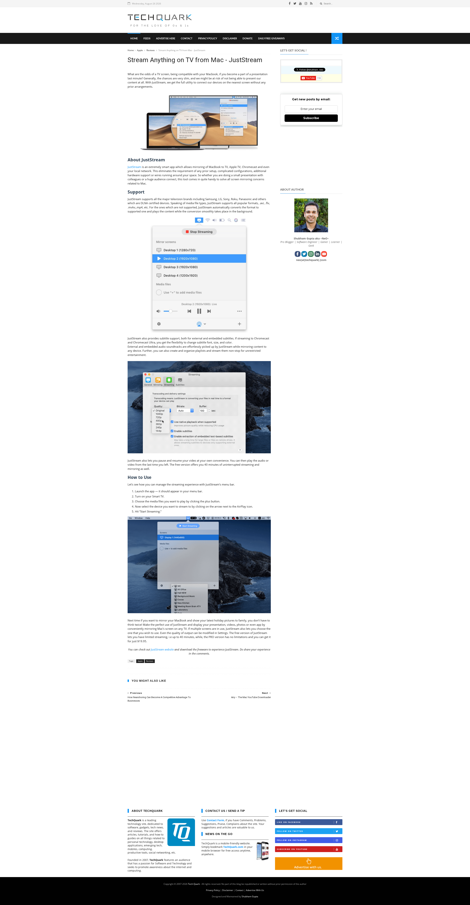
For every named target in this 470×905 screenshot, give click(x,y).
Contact (186, 38)
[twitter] (294, 3)
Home (134, 38)
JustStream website (162, 649)
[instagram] (306, 3)
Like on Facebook (289, 822)
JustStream (134, 167)
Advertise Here (165, 38)
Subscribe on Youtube (292, 849)
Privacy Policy (207, 38)
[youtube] (300, 3)
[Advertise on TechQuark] (308, 869)
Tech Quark (194, 884)
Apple (140, 50)
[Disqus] (199, 753)
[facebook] (290, 3)
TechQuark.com (233, 847)
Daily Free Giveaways (271, 38)
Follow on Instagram (292, 840)
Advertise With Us (255, 890)
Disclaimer (230, 38)
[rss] (311, 3)
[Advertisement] (275, 20)
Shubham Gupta (250, 896)
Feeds (146, 38)
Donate (247, 38)
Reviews (151, 50)
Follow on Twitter (290, 831)
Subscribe (311, 118)
